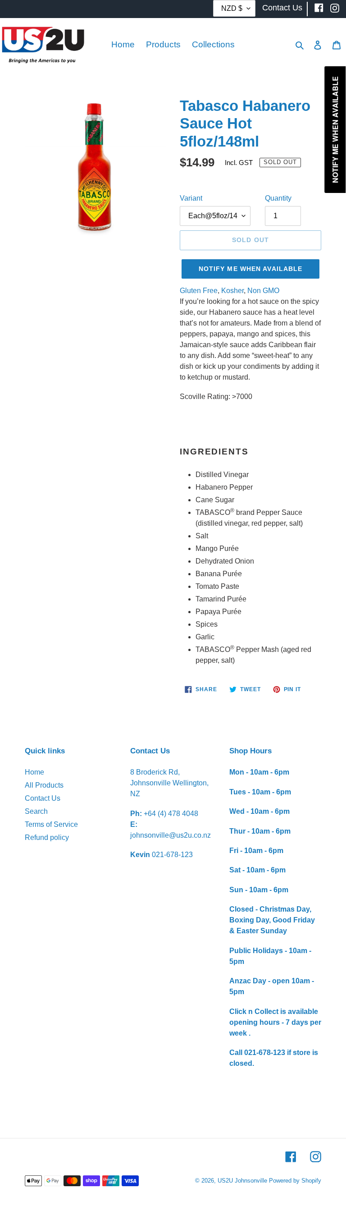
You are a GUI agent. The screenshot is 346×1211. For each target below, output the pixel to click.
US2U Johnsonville (242, 1180)
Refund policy (47, 837)
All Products (44, 785)
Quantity (278, 198)
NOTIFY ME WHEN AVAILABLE (251, 268)
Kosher (232, 290)
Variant (191, 198)
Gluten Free (199, 290)
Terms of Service (51, 824)
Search (36, 811)
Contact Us (42, 798)
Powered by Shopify (295, 1180)
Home (34, 772)
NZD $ (231, 8)
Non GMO (263, 290)
